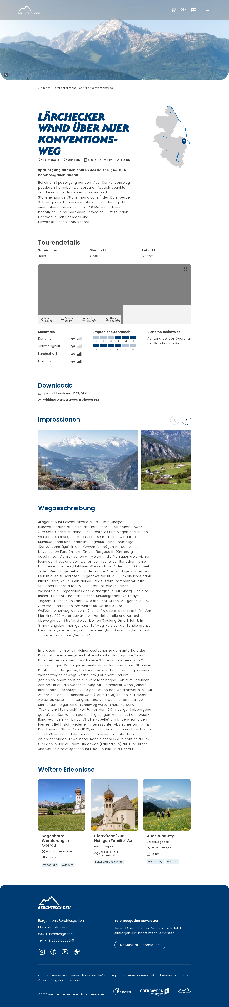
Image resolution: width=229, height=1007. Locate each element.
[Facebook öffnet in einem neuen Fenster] (53, 951)
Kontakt (43, 975)
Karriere (180, 975)
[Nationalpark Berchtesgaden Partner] (184, 994)
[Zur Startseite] (29, 9)
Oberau (127, 749)
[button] (174, 420)
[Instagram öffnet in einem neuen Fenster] (41, 951)
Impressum (60, 975)
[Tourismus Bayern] (122, 994)
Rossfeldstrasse (121, 611)
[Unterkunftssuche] (193, 10)
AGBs (131, 975)
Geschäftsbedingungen (108, 975)
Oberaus (92, 192)
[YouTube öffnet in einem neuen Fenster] (65, 951)
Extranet (143, 975)
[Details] (61, 850)
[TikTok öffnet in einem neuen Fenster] (76, 951)
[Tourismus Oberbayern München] (154, 994)
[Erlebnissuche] (184, 10)
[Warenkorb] (173, 10)
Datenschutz (79, 975)
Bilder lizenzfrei (162, 975)
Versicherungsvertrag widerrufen (62, 980)
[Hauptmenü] (208, 10)
